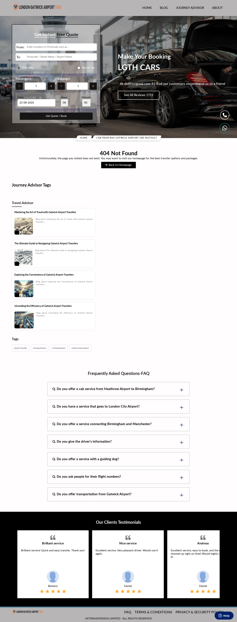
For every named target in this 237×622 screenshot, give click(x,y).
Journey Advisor (190, 8)
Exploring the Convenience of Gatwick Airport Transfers (44, 275)
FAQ (127, 612)
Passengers (23, 78)
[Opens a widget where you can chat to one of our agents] (224, 616)
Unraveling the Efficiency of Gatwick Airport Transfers (43, 306)
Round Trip (88, 67)
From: (20, 47)
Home (147, 8)
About (217, 8)
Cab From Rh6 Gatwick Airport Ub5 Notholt (126, 138)
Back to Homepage (120, 165)
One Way (27, 67)
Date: (21, 97)
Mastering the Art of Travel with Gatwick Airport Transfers (45, 212)
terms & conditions (153, 612)
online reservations (80, 348)
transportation (39, 348)
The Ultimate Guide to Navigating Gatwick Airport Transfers (46, 243)
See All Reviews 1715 (138, 95)
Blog (164, 8)
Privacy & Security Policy (199, 612)
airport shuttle (20, 348)
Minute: (86, 97)
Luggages (64, 78)
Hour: (64, 97)
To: (18, 57)
